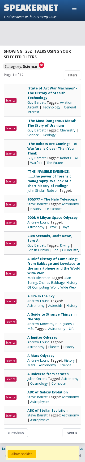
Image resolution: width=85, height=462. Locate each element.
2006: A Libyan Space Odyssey (52, 217)
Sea (55, 250)
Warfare (36, 162)
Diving (64, 245)
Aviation (66, 102)
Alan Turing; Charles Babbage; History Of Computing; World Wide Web (52, 282)
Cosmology (39, 383)
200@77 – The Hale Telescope (52, 199)
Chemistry (67, 130)
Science (11, 100)
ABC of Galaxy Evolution (47, 392)
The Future (54, 162)
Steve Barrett (38, 204)
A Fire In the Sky (41, 296)
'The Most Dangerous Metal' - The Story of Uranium (52, 123)
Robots (65, 158)
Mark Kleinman (39, 277)
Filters (72, 75)
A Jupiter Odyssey (42, 337)
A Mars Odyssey (41, 355)
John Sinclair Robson (43, 190)
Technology (51, 107)
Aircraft (32, 107)
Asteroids (55, 305)
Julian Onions (37, 378)
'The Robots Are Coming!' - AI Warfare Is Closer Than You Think (52, 148)
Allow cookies (21, 454)
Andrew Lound (39, 222)
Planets (54, 347)
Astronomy (70, 204)
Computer (59, 383)
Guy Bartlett (37, 102)
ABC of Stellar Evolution (47, 410)
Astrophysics (40, 401)
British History (38, 250)
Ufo (72, 328)
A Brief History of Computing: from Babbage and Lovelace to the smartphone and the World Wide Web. (53, 266)
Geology (49, 135)
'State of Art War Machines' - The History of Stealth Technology (52, 93)
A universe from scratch (48, 374)
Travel (53, 227)
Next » (72, 432)
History (35, 208)
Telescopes (53, 208)
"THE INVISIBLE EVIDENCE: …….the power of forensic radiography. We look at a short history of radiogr (49, 178)
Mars (31, 365)
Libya (65, 227)
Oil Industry (70, 250)
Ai (76, 158)
